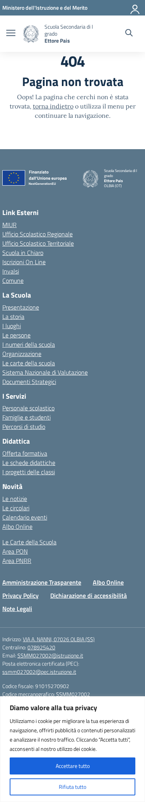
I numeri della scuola (28, 344)
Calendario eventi (24, 517)
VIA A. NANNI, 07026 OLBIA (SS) (59, 639)
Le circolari (15, 508)
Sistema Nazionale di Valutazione (45, 372)
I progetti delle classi (28, 472)
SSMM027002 (73, 694)
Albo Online (17, 526)
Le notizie (14, 498)
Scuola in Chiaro (22, 252)
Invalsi (10, 271)
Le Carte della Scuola (29, 542)
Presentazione (20, 307)
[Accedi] (135, 7)
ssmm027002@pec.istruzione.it (39, 672)
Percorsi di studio (23, 426)
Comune (13, 280)
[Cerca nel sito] (129, 34)
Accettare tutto (73, 766)
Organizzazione (21, 353)
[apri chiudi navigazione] (10, 33)
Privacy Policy (20, 595)
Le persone (16, 335)
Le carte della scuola (28, 363)
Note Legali (17, 608)
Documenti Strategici (29, 381)
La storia (13, 316)
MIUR (9, 224)
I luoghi (11, 325)
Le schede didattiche (28, 462)
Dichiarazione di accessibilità (88, 595)
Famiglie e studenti (26, 417)
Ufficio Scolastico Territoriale (38, 243)
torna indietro (53, 106)
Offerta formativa (24, 453)
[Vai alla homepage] (31, 34)
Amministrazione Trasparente (41, 582)
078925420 (41, 647)
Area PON (15, 551)
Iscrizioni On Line (24, 262)
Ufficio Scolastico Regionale (37, 234)
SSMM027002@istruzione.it (50, 655)
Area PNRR (16, 560)
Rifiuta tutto (72, 787)
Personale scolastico (28, 408)
